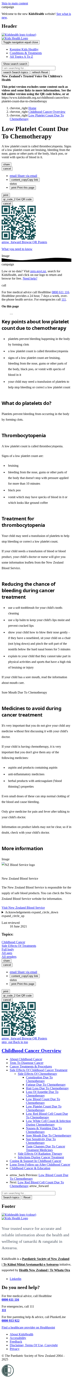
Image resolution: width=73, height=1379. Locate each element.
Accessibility (18, 1338)
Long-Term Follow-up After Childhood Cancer (40, 1164)
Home (32, 108)
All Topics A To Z (21, 56)
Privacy (14, 1349)
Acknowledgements (30, 914)
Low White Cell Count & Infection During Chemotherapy (48, 1122)
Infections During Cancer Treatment (41, 1157)
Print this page (22, 187)
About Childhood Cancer (26, 1059)
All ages (7, 953)
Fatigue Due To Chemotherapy (46, 1084)
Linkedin (15, 1278)
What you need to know (17, 249)
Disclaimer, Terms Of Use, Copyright (34, 1345)
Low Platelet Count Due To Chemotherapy (43, 1108)
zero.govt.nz (38, 271)
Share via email (23, 175)
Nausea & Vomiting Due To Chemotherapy (44, 1130)
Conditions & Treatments (26, 53)
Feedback (16, 1341)
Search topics (15, 72)
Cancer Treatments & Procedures (31, 1066)
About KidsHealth (21, 1334)
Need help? (30, 278)
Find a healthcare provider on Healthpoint (28, 1327)
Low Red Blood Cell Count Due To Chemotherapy (47, 1115)
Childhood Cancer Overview (46, 111)
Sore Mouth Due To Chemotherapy (24, 692)
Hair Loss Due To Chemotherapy (47, 1088)
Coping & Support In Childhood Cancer (35, 1161)
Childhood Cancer (13, 942)
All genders (9, 956)
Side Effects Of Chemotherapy (37, 1073)
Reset (40, 72)
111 (63, 299)
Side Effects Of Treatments (19, 945)
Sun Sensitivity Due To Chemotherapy (41, 1140)
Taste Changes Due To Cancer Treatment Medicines (45, 1148)
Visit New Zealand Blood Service (23, 907)
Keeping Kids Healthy (24, 49)
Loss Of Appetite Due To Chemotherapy (42, 1093)
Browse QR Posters (24, 242)
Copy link (24, 179)
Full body (8, 949)
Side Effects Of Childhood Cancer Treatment (38, 1070)
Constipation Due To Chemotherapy (39, 1079)
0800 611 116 (60, 292)
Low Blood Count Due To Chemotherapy (43, 1100)
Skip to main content (15, 3)
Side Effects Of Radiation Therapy (40, 1153)
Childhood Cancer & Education (30, 1168)
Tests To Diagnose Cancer (26, 1063)
